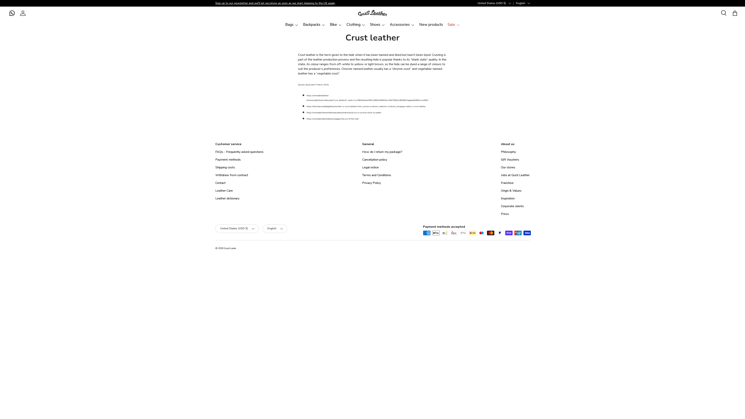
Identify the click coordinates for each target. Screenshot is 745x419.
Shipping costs (225, 167)
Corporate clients (512, 206)
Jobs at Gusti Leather (515, 175)
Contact (220, 183)
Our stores (508, 167)
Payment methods (228, 160)
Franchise (507, 183)
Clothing (353, 24)
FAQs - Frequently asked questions (239, 152)
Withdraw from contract (231, 175)
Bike (333, 24)
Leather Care (224, 191)
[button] (12, 13)
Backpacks (311, 24)
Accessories (400, 24)
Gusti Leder (230, 248)
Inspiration (508, 198)
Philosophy (508, 152)
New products (431, 24)
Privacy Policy (371, 183)
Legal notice (370, 167)
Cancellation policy (374, 160)
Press (505, 214)
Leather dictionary (227, 198)
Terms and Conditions (376, 175)
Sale (451, 24)
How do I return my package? (382, 152)
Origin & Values (511, 191)
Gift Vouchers (510, 160)
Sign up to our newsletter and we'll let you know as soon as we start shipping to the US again (275, 3)
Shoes (375, 24)
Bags (289, 24)
